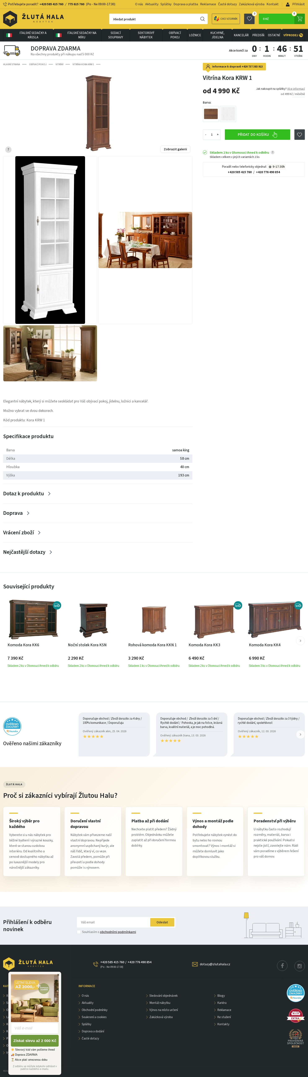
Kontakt (273, 4)
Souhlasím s (109, 932)
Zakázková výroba (251, 4)
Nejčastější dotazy (24, 552)
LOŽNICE (195, 35)
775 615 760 (76, 4)
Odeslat (162, 922)
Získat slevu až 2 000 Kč (34, 1041)
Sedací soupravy (115, 35)
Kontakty (223, 1024)
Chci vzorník (229, 19)
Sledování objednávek (163, 996)
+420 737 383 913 (252, 67)
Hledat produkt (124, 19)
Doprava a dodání (93, 1031)
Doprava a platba (185, 4)
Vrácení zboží (18, 532)
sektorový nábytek (146, 35)
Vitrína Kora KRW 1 (83, 64)
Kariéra (221, 1003)
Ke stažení (224, 1017)
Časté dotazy (227, 4)
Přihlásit (298, 4)
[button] (300, 640)
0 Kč (279, 17)
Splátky (165, 4)
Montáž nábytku (159, 1003)
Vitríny (59, 64)
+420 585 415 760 (51, 4)
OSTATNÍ (274, 35)
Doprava (13, 513)
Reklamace (208, 4)
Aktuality (151, 4)
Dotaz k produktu (23, 493)
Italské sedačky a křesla (33, 35)
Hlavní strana (11, 64)
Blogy (221, 996)
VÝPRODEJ (293, 35)
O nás (139, 4)
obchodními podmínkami (118, 932)
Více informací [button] (296, 89)
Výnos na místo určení (163, 1010)
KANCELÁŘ (241, 35)
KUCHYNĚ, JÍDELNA (217, 35)
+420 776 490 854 (268, 172)
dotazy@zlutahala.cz (215, 964)
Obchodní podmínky (94, 1010)
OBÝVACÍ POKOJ (175, 35)
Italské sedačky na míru (81, 35)
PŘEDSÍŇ (258, 35)
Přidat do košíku (254, 134)
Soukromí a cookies (94, 1017)
